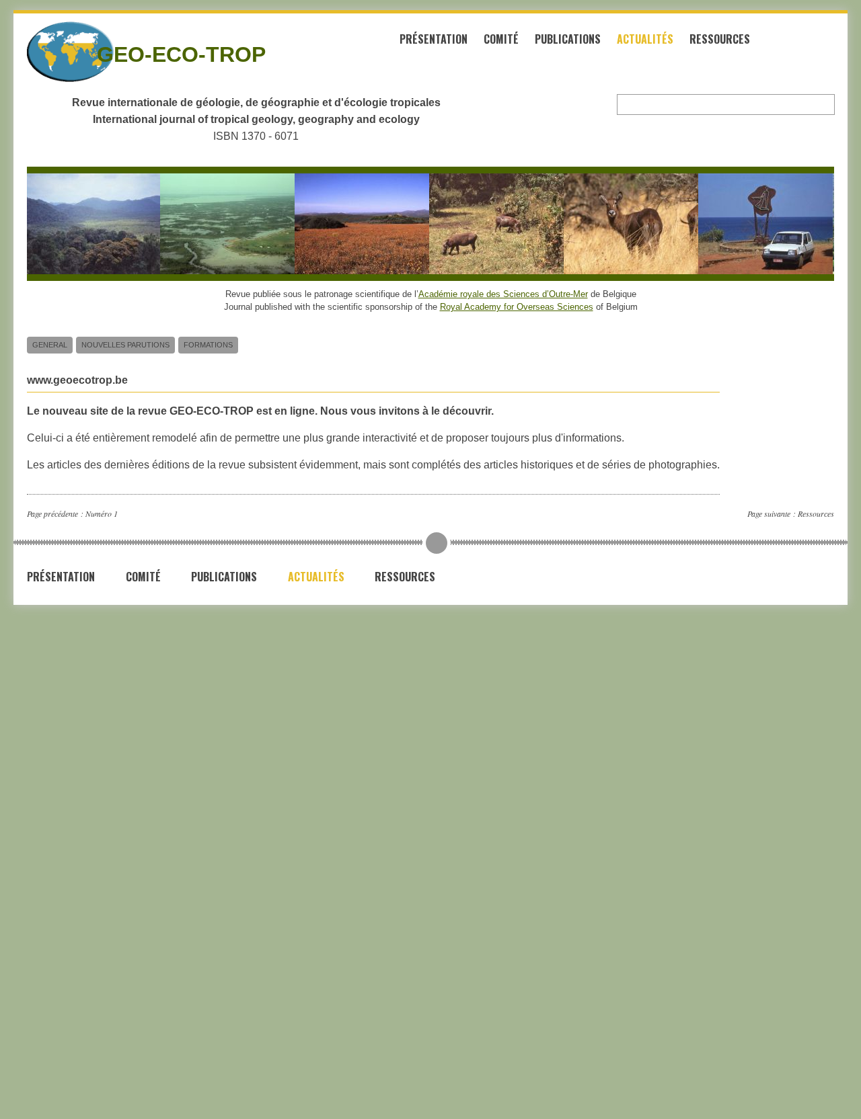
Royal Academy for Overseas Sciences (516, 307)
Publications (568, 39)
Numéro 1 (101, 513)
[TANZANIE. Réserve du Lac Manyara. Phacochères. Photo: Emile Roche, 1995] (489, 223)
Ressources (719, 39)
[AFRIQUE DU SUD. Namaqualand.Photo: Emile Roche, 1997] (355, 223)
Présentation (433, 39)
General (49, 345)
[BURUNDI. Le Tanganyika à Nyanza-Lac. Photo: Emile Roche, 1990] (758, 223)
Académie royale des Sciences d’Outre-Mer (503, 294)
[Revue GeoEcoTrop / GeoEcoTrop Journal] (46, 52)
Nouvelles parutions (125, 345)
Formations (208, 345)
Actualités (645, 39)
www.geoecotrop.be (77, 380)
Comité (501, 39)
